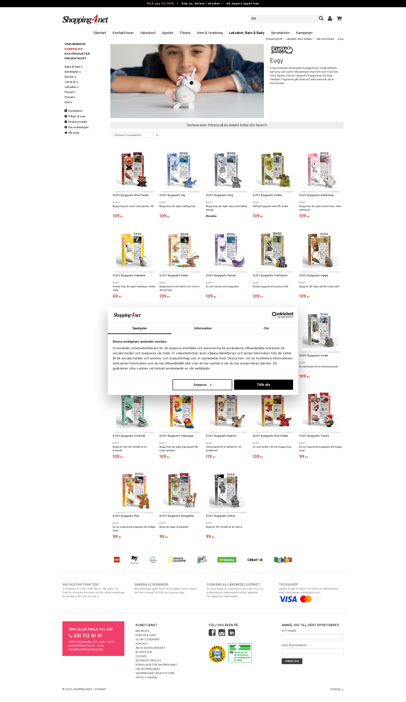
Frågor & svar (76, 116)
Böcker (69, 77)
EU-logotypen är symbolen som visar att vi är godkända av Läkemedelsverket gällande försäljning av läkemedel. (235, 590)
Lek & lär (70, 82)
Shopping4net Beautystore (155, 673)
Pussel (69, 92)
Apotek (167, 33)
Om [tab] (266, 328)
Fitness (185, 33)
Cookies (141, 656)
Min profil (143, 631)
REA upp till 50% (160, 3)
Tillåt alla (263, 384)
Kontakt (142, 644)
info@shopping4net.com (86, 650)
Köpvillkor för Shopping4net (157, 665)
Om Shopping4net (148, 669)
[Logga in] (330, 19)
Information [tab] (203, 328)
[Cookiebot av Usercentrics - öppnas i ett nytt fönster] (275, 315)
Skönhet (99, 33)
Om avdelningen (78, 127)
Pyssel (69, 97)
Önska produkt (77, 122)
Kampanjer (304, 33)
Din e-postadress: (294, 645)
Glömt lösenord (148, 639)
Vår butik (74, 133)
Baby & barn (72, 67)
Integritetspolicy (148, 660)
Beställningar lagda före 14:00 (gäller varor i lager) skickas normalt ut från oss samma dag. (165, 588)
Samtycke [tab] (139, 328)
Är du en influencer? (150, 648)
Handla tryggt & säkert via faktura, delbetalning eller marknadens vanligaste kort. (308, 588)
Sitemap (100, 689)
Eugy (341, 39)
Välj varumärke (325, 39)
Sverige (336, 689)
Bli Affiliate (144, 652)
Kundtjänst (74, 111)
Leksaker (70, 87)
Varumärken (280, 33)
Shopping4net (274, 39)
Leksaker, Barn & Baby (247, 33)
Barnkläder (71, 72)
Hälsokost (148, 33)
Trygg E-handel (147, 677)
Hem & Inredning (210, 33)
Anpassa (199, 384)
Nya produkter (77, 54)
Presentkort (75, 58)
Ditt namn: (289, 631)
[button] (339, 19)
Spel (67, 102)
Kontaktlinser (123, 33)
